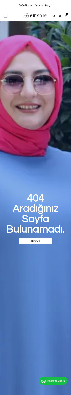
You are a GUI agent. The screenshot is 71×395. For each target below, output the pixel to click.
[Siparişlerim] (60, 15)
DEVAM (35, 241)
